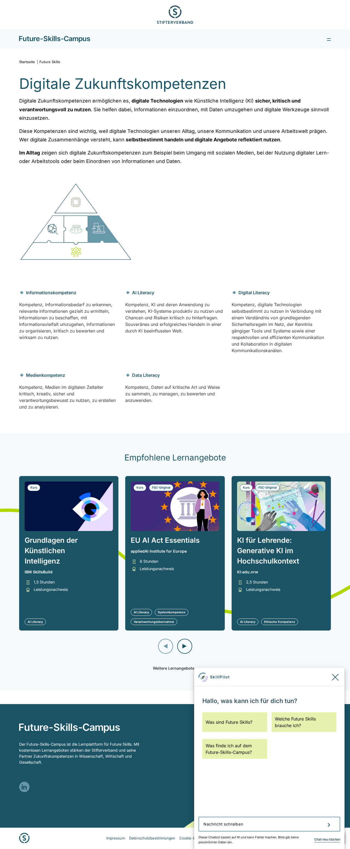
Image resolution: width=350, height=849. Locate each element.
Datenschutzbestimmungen (152, 838)
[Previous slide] (165, 646)
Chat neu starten (327, 839)
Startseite (28, 62)
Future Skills (49, 62)
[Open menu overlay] (329, 39)
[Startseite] (54, 39)
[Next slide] (184, 646)
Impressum (115, 838)
